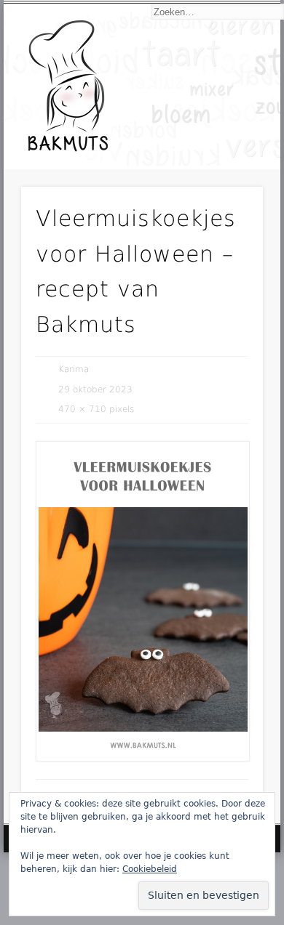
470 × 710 (82, 409)
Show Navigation (227, 132)
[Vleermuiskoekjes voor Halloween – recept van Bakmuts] (142, 601)
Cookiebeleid (149, 869)
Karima (73, 369)
